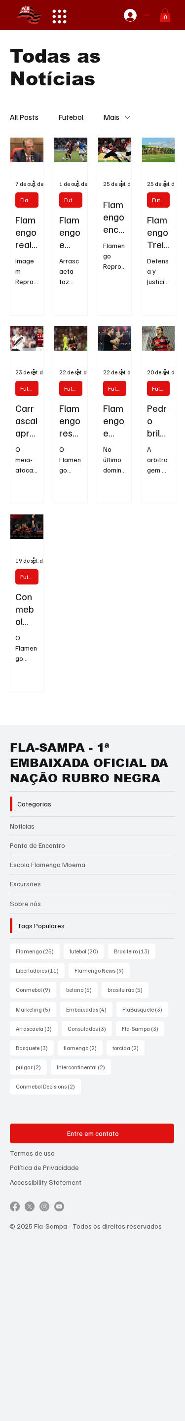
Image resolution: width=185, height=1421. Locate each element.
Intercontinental (84, 1067)
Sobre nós (25, 903)
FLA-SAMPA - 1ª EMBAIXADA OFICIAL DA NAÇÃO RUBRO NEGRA (89, 763)
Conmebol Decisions (48, 1086)
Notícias (22, 826)
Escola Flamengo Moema (47, 864)
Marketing (36, 1009)
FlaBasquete (145, 1009)
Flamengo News (102, 970)
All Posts (24, 117)
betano (82, 989)
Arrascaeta (37, 1028)
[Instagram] (44, 1206)
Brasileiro (134, 951)
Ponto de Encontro (37, 845)
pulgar (31, 1067)
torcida (128, 1048)
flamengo (83, 1048)
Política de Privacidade (44, 1167)
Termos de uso (32, 1153)
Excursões (25, 883)
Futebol (70, 117)
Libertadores (40, 970)
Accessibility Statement (45, 1182)
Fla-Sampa (143, 1028)
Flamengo (29, 200)
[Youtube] (59, 1206)
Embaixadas (89, 1009)
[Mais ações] (37, 184)
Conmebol (36, 989)
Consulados (90, 1028)
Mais (111, 117)
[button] (165, 15)
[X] (30, 1206)
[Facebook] (15, 1206)
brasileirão (128, 989)
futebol (87, 951)
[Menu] (59, 16)
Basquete (35, 1048)
